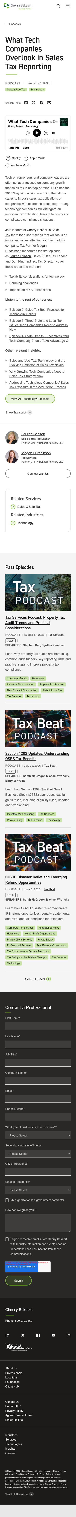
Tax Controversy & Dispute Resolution (28, 951)
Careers (10, 1453)
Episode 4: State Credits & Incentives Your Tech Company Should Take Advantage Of (39, 338)
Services (10, 1439)
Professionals (13, 1373)
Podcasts (15, 24)
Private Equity (14, 820)
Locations (11, 1377)
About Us (11, 1368)
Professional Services (19, 945)
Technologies (13, 1444)
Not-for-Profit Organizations (40, 933)
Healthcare (38, 678)
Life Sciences (46, 814)
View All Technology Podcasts (30, 399)
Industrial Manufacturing (20, 684)
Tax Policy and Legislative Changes (27, 957)
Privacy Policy (14, 1411)
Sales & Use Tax (16, 89)
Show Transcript (16, 412)
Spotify (16, 158)
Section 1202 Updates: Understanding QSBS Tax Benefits (37, 756)
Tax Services (56, 635)
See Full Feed (35, 979)
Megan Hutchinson (36, 452)
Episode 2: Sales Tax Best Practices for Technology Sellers (37, 311)
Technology (37, 89)
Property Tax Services (51, 684)
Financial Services (49, 927)
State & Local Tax (52, 690)
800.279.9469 (23, 1321)
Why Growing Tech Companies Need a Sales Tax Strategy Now (36, 373)
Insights (10, 1448)
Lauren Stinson (20, 255)
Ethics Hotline (14, 1420)
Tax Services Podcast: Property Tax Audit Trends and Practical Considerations (35, 623)
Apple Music (37, 158)
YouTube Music (20, 165)
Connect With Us (38, 473)
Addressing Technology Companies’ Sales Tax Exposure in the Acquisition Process (39, 384)
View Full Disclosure (16, 1494)
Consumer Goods (17, 678)
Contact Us (12, 1402)
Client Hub (12, 1386)
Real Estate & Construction (22, 690)
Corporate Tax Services (20, 927)
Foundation (12, 1382)
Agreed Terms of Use (18, 1415)
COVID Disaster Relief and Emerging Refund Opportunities (36, 879)
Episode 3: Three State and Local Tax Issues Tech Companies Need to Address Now (38, 325)
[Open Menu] (70, 6)
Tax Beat (49, 765)
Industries (11, 1435)
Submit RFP (13, 1406)
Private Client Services (19, 939)
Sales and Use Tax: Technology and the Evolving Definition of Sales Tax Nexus (37, 362)
